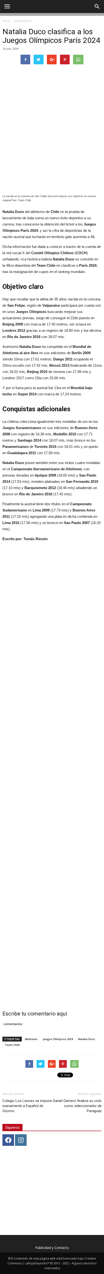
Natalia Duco (86, 1039)
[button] (97, 6)
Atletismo (31, 1039)
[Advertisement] (52, 775)
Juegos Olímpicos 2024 (58, 1039)
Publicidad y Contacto (52, 1247)
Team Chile (12, 1045)
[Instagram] (21, 1140)
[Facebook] (8, 1140)
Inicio (6, 21)
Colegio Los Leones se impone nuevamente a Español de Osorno (27, 1106)
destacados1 (23, 21)
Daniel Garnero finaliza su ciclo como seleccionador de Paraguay (77, 1106)
